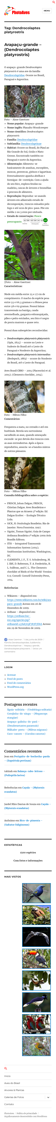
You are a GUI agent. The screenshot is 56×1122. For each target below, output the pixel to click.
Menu (47, 10)
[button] (53, 2)
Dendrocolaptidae (14, 75)
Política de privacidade (27, 1113)
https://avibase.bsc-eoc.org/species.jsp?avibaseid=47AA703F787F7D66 (24, 620)
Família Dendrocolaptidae (16, 642)
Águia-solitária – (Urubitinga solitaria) (29, 709)
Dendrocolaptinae (31, 143)
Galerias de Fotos (14, 1097)
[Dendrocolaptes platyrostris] (28, 101)
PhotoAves (9, 1113)
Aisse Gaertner (15, 639)
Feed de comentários (19, 682)
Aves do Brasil (12, 1083)
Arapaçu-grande (31, 645)
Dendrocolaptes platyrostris (17, 648)
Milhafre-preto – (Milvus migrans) (27, 729)
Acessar (11, 674)
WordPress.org (15, 686)
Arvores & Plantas (14, 1090)
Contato (9, 1104)
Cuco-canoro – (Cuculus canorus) (26, 733)
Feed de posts (15, 678)
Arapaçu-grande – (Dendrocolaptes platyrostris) (22, 49)
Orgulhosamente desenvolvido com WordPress (25, 1116)
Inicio (7, 1076)
